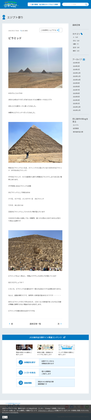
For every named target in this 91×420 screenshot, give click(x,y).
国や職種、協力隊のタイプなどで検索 (45, 4)
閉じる (5, 417)
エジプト (76, 125)
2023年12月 (76, 73)
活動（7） (76, 44)
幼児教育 (76, 128)
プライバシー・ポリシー (46, 410)
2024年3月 (76, 63)
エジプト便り (15, 17)
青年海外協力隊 (78, 132)
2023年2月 (76, 100)
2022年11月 (76, 110)
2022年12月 (76, 107)
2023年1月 (76, 103)
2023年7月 (76, 90)
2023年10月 (76, 80)
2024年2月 (76, 66)
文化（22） (76, 41)
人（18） (76, 37)
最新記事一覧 (35, 323)
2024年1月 (76, 69)
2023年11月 (76, 76)
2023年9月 (76, 83)
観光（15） (76, 51)
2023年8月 (76, 86)
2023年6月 (76, 93)
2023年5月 (76, 97)
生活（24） (76, 47)
